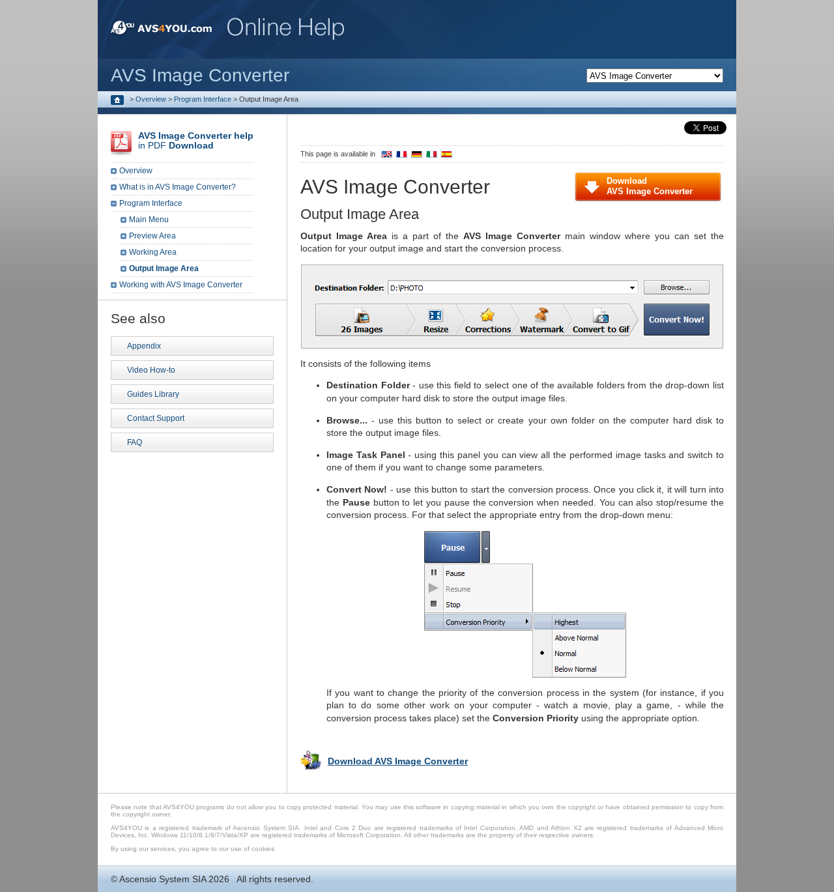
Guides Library (153, 394)
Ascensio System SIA (162, 879)
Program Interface (202, 99)
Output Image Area (164, 268)
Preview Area (152, 235)
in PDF (195, 140)
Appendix (144, 346)
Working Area (153, 252)
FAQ (134, 442)
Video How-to (151, 370)
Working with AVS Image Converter (180, 284)
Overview (151, 99)
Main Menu (149, 219)
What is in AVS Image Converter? (177, 187)
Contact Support (155, 418)
